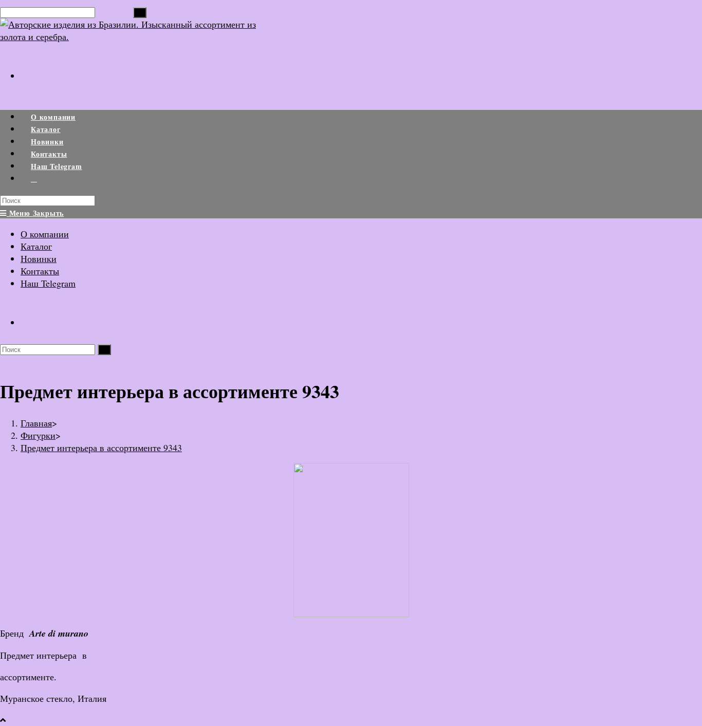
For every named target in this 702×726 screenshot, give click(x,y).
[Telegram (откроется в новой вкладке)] (31, 69)
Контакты (40, 271)
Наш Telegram (48, 283)
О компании (45, 234)
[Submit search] (104, 349)
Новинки (39, 258)
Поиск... (114, 11)
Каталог (36, 246)
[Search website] (34, 178)
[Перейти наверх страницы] (3, 720)
